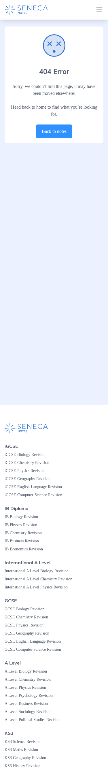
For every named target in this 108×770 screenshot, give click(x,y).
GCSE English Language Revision (35, 641)
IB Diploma (17, 508)
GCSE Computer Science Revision (36, 649)
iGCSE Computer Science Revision (36, 495)
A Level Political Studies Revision (35, 719)
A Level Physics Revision (27, 687)
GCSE (11, 600)
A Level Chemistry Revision (30, 679)
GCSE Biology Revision (26, 609)
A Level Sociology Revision (29, 711)
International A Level (27, 562)
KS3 (9, 733)
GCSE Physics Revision (26, 625)
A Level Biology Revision (27, 671)
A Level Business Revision (29, 703)
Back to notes (54, 131)
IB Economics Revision (25, 549)
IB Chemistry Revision (25, 533)
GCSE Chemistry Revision (28, 617)
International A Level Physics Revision (40, 587)
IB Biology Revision (22, 517)
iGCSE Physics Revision (26, 470)
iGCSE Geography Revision (29, 479)
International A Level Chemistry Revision (42, 579)
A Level (13, 663)
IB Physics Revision (22, 525)
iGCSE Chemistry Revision (29, 462)
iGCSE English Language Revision (36, 487)
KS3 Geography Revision (27, 757)
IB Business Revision (24, 541)
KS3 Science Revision (24, 741)
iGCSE (11, 446)
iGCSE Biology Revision (26, 454)
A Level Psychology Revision (31, 695)
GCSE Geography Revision (29, 633)
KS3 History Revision (24, 766)
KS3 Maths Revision (23, 749)
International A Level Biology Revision (39, 571)
